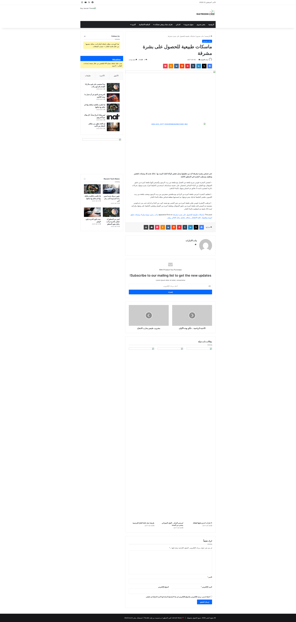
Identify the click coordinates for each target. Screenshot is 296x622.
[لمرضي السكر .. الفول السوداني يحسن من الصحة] (170, 434)
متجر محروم (201, 24)
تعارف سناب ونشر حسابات (163, 24)
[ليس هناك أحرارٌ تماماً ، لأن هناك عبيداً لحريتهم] (113, 117)
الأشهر (116, 75)
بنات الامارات (204, 60)
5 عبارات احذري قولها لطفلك (202, 523)
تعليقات (88, 75)
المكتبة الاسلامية (144, 24)
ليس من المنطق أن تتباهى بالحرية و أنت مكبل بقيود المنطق (113, 221)
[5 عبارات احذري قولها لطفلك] (199, 434)
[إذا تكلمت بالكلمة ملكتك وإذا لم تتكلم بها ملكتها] (113, 108)
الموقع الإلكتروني (163, 587)
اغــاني (178, 24)
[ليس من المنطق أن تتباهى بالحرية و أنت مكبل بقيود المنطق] (111, 212)
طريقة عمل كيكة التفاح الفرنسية (143, 523)
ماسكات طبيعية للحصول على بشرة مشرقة (188, 215)
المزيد (134, 24)
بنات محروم (200, 36)
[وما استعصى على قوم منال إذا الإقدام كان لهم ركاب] (113, 87)
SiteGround (128, 618)
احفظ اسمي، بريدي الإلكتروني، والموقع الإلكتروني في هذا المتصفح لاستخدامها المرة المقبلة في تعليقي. (178, 597)
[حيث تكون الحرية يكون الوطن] (92, 212)
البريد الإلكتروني (206, 587)
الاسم (209, 577)
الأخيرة (102, 75)
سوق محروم (189, 24)
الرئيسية (211, 24)
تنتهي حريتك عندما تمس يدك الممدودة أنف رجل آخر (112, 198)
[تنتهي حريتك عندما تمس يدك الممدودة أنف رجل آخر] (111, 189)
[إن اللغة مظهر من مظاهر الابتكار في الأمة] (113, 127)
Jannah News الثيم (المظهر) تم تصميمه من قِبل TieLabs (163, 618)
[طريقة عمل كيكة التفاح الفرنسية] (141, 434)
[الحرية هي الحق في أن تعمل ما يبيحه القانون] (113, 97)
